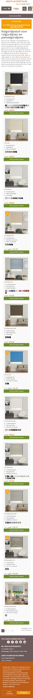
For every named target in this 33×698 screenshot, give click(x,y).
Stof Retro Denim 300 (10, 606)
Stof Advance (7, 189)
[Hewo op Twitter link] (16, 643)
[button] (31, 662)
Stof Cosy (6, 143)
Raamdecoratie (25, 57)
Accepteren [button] (23, 692)
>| (12, 631)
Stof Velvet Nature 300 (10, 514)
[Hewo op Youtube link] (20, 643)
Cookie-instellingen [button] (9, 692)
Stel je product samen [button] (16, 113)
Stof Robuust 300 (8, 235)
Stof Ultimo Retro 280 (10, 328)
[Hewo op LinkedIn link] (24, 643)
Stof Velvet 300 (8, 467)
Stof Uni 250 (7, 375)
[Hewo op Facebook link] (8, 643)
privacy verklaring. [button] (9, 686)
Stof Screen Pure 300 (9, 421)
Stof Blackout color (9, 96)
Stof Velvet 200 (8, 282)
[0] (29, 9)
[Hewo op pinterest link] (12, 643)
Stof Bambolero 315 (9, 560)
